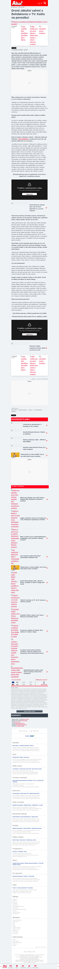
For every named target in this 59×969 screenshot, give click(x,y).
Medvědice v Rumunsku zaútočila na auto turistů (22, 892)
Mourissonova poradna (18, 876)
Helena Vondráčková (30, 693)
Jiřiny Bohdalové (23, 139)
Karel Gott (40, 697)
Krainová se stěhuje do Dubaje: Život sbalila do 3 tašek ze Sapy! (31, 631)
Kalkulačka (43, 684)
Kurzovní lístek (16, 679)
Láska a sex (29, 967)
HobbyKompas (15, 907)
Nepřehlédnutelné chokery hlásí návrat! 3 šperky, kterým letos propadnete (33, 671)
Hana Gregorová (14, 693)
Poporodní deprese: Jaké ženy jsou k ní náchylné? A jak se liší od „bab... (26, 869)
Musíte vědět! (23, 967)
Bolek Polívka (39, 689)
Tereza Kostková (21, 705)
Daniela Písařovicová (33, 690)
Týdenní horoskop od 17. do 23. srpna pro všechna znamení (33, 600)
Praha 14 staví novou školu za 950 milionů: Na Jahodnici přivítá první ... (26, 772)
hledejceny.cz (15, 899)
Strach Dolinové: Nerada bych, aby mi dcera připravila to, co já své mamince (37, 207)
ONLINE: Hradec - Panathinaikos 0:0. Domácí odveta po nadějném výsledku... (27, 759)
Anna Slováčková (26, 689)
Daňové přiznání (16, 816)
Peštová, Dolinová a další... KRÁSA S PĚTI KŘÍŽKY (34, 440)
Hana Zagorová (22, 693)
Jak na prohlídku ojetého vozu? (18, 906)
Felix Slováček (27, 691)
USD (17, 684)
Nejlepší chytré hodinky (18, 805)
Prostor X (15, 887)
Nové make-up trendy (37, 768)
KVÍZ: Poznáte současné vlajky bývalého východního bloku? (24, 844)
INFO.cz (32, 745)
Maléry (17, 967)
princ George (18, 708)
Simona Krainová (28, 704)
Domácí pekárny (27, 828)
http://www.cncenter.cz (21, 724)
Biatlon (21, 757)
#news (25, 851)
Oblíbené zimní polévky (18, 828)
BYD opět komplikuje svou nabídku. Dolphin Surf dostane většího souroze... (27, 798)
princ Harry (24, 708)
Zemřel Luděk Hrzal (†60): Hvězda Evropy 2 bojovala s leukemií (24, 889)
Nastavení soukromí (39, 960)
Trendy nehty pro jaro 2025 (25, 768)
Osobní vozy (15, 902)
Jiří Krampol (13, 697)
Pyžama (14, 925)
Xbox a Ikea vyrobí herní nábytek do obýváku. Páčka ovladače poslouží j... (27, 879)
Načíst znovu (29, 194)
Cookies (32, 960)
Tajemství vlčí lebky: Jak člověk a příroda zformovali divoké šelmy (25, 878)
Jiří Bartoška (43, 695)
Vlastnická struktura (19, 961)
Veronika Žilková (28, 706)
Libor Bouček (29, 698)
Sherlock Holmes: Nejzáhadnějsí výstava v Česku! (22, 891)
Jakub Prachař (33, 694)
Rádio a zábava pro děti (17, 942)
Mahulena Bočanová (42, 700)
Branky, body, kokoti (22, 887)
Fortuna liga (30, 887)
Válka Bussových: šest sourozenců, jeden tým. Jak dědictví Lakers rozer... (27, 762)
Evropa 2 (14, 945)
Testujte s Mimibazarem (17, 920)
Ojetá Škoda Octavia (16, 912)
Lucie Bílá (41, 698)
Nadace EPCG (35, 816)
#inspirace (15, 851)
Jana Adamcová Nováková (16, 695)
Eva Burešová (14, 691)
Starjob (14, 939)
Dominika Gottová (42, 690)
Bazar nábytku (15, 933)
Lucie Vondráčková (27, 700)
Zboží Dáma (15, 903)
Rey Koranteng (43, 702)
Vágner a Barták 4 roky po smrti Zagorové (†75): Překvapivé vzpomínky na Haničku (33, 518)
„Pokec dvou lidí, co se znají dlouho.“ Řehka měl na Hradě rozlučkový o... (26, 750)
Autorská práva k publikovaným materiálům (29, 958)
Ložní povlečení (16, 931)
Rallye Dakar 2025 (25, 793)
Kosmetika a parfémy (17, 927)
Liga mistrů (26, 757)
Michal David (33, 701)
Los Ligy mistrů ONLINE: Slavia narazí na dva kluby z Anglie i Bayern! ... (26, 760)
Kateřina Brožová (21, 698)
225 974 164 (24, 720)
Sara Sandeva (21, 704)
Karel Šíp (45, 697)
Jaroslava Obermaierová (35, 695)
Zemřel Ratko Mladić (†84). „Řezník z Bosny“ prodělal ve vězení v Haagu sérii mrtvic (32, 582)
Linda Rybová (35, 698)
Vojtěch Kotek (41, 706)
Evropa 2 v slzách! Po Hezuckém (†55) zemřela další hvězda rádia (25, 773)
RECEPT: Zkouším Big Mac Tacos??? (20, 856)
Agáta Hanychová (15, 689)
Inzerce (25, 951)
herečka (13, 411)
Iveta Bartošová (26, 694)
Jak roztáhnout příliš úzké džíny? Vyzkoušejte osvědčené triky (30, 556)
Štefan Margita (36, 704)
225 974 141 (17, 722)
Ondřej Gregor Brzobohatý (21, 702)
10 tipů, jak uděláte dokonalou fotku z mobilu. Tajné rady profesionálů (25, 810)
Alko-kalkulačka (16, 793)
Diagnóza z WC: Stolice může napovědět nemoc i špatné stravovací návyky (27, 866)
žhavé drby (14, 409)
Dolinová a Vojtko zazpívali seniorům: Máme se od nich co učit (37, 348)
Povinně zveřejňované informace (29, 962)
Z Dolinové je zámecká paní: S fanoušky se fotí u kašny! (32, 425)
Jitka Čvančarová (28, 697)
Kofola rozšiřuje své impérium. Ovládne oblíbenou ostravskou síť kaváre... (26, 820)
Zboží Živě (15, 900)
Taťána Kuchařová (43, 704)
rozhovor (30, 409)
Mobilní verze (35, 731)
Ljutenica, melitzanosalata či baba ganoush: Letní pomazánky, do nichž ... (26, 833)
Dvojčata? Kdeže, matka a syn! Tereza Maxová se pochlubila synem (31, 615)
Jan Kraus (45, 694)
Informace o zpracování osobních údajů (23, 960)
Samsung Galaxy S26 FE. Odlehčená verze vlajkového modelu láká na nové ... (27, 808)
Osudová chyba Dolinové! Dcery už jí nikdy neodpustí (34, 448)
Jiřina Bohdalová (38, 409)
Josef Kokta (35, 697)
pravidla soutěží (20, 725)
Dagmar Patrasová (24, 690)
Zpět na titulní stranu (29, 711)
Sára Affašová (14, 704)
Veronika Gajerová (20, 706)
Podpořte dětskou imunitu (18, 863)
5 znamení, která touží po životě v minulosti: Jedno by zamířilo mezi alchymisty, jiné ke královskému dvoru (32, 651)
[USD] (13, 684)
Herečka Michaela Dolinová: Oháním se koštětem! (34, 433)
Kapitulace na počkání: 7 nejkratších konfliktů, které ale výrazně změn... (26, 747)
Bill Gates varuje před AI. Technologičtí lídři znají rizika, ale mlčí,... (25, 807)
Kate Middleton (14, 698)
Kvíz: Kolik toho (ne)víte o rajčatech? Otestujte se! (22, 831)
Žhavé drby (11, 967)
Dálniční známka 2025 (34, 793)
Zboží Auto (15, 910)
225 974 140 (26, 719)
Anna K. (21, 689)
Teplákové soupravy (16, 928)
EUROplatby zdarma (41, 679)
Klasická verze (24, 731)
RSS (34, 951)
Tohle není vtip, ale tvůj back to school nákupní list (22, 853)
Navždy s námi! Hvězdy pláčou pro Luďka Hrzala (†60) (23, 770)
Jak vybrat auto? (16, 913)
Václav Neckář (37, 705)
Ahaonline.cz (14, 7)
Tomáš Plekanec (29, 705)
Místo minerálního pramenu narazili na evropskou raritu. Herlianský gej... (26, 843)
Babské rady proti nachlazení (31, 863)
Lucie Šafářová (19, 700)
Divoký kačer (23, 840)
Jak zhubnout (16, 768)
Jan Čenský (39, 694)
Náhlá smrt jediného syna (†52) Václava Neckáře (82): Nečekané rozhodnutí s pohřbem (32, 499)
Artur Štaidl (33, 689)
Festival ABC (31, 876)
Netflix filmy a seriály (31, 840)
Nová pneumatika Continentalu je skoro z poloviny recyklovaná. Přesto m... (27, 795)
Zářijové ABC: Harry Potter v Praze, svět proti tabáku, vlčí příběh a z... (26, 881)
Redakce (30, 951)
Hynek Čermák (39, 693)
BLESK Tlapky (16, 840)
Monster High (15, 921)
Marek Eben (13, 701)
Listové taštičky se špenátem (18, 785)
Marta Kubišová (20, 701)
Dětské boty (15, 930)
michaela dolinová (22, 409)
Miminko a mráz (32, 780)
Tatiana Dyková (14, 705)
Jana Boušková (26, 695)
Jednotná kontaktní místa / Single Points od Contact (33, 961)
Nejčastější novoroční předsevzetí (20, 780)
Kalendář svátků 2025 (25, 745)
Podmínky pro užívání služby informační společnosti (29, 959)
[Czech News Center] (32, 736)
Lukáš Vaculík (34, 700)
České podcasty (16, 941)
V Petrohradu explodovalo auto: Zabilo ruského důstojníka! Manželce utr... (26, 749)
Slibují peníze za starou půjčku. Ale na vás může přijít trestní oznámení (32, 455)
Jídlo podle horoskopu (36, 828)
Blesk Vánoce (16, 745)
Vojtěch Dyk (34, 706)
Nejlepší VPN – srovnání (37, 805)
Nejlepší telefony (27, 805)
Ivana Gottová (19, 694)
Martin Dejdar (27, 701)
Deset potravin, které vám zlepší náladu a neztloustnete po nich (24, 868)
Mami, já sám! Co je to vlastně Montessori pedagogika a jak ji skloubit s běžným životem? (33, 538)
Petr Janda (37, 702)
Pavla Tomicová (31, 702)
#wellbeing (20, 851)
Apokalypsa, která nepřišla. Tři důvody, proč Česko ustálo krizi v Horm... (26, 818)
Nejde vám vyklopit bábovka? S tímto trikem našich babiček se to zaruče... (26, 830)
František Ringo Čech (41, 691)
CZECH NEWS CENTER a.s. (29, 954)
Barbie (14, 923)
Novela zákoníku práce (26, 816)
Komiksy (26, 876)
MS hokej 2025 (16, 757)
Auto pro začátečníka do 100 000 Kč (19, 909)
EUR (17, 682)
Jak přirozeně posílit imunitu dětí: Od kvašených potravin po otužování (26, 786)
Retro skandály (35, 967)
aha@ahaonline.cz (20, 723)
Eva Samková (20, 691)
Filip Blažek (33, 691)
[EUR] (13, 682)
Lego (13, 924)
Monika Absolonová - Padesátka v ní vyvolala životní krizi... (24, 783)
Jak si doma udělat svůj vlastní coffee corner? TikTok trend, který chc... (26, 855)
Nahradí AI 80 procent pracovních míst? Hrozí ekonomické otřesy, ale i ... (26, 821)
